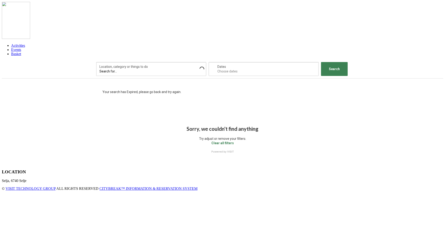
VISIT (230, 151)
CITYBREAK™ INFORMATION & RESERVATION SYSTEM (148, 189)
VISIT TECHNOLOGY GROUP (31, 189)
